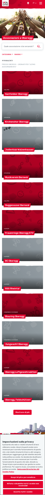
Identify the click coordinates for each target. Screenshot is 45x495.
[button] (28, 3)
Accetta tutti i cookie (23, 492)
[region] (22, 464)
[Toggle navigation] (40, 3)
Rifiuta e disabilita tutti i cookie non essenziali (23, 485)
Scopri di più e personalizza (23, 477)
